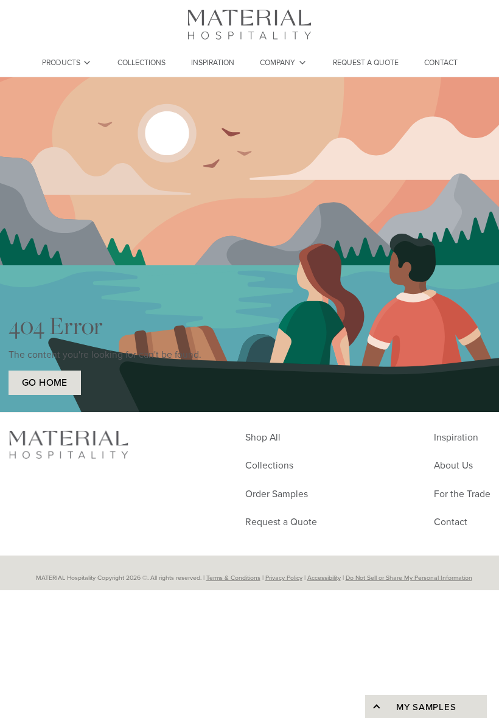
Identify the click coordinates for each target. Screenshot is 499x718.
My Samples (426, 706)
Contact (441, 62)
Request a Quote (366, 62)
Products (61, 62)
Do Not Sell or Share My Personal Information (409, 577)
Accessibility (324, 577)
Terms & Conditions (233, 577)
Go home (45, 382)
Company (277, 62)
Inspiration (212, 62)
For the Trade (462, 493)
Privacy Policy (283, 577)
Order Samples (276, 493)
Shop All (263, 437)
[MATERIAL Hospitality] (249, 24)
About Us (453, 465)
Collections (141, 62)
